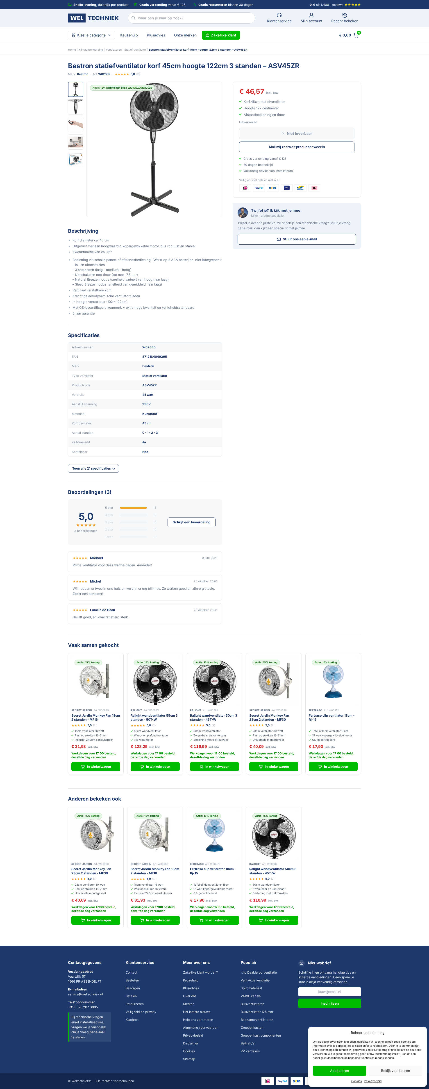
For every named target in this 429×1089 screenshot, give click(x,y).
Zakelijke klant (223, 35)
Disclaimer (190, 1043)
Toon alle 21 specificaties (91, 468)
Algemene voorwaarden (200, 1027)
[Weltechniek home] (93, 18)
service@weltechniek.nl (85, 994)
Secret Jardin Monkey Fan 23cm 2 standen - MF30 (269, 717)
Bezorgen (133, 988)
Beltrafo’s (247, 1043)
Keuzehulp (129, 35)
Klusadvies (156, 35)
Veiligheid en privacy (141, 1012)
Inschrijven (330, 1003)
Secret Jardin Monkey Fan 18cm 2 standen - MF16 (95, 717)
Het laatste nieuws (196, 1012)
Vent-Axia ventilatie (255, 980)
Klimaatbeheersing (91, 49)
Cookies (356, 1081)
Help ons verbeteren (198, 1020)
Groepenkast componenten (261, 1035)
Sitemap (189, 1059)
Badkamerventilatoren (257, 1020)
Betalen (131, 996)
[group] (154, 149)
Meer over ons (196, 962)
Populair (248, 962)
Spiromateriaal (251, 988)
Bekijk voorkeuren (395, 1071)
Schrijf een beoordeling (191, 522)
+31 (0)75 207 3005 (83, 1007)
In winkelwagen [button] (99, 766)
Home (72, 49)
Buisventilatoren (252, 1004)
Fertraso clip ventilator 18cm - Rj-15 (332, 717)
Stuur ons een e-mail (300, 239)
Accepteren (339, 1071)
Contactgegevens (85, 962)
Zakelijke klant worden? (200, 972)
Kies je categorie (91, 35)
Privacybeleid (372, 1081)
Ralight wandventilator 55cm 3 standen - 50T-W (154, 717)
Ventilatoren (114, 49)
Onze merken (185, 35)
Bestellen (132, 980)
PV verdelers (250, 1051)
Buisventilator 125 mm (257, 1012)
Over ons (189, 996)
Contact (131, 972)
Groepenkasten (252, 1027)
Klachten (132, 1020)
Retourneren (135, 1004)
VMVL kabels (251, 996)
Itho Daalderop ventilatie (259, 972)
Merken (188, 1004)
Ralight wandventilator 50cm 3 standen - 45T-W (213, 717)
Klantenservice (140, 962)
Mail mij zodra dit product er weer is (297, 147)
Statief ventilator (135, 49)
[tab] (75, 89)
